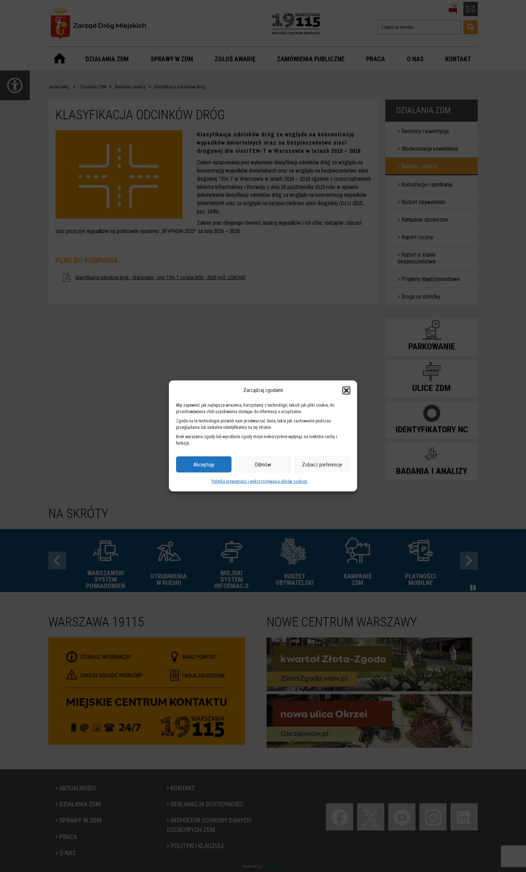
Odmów (263, 464)
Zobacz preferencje (322, 464)
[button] (346, 390)
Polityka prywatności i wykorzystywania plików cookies (259, 481)
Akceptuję (203, 464)
